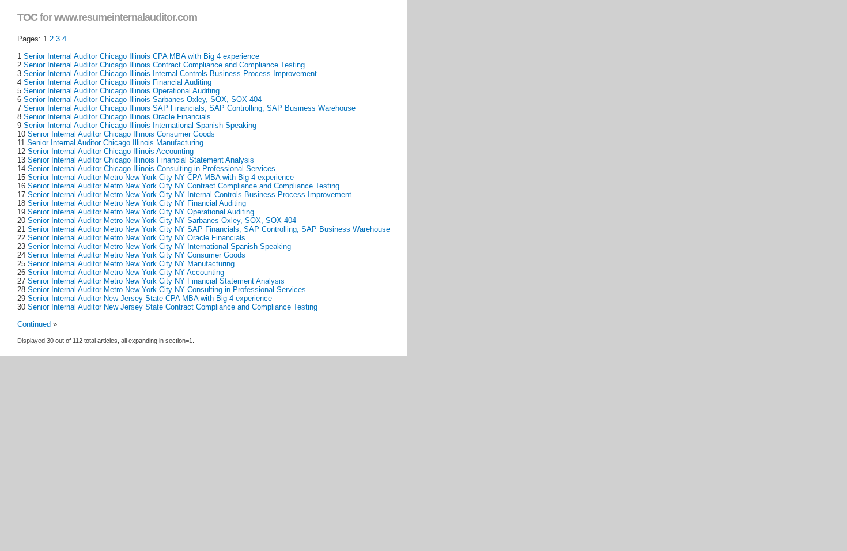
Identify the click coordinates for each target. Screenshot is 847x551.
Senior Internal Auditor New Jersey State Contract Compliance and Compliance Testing (172, 307)
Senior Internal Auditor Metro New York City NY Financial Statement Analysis (156, 281)
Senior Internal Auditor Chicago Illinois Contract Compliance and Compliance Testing (164, 65)
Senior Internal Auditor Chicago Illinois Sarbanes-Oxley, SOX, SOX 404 (143, 99)
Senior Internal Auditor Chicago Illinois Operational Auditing (122, 90)
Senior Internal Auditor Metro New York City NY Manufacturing (131, 263)
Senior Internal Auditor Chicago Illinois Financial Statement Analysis (141, 160)
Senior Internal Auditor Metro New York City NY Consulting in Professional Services (167, 289)
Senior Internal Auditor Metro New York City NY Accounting (126, 272)
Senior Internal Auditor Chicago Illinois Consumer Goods (121, 134)
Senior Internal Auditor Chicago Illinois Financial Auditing (117, 82)
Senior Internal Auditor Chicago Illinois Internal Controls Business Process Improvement (170, 73)
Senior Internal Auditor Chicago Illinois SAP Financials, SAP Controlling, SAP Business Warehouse (190, 108)
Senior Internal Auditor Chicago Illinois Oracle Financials (117, 116)
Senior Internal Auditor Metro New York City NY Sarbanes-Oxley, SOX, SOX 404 (162, 220)
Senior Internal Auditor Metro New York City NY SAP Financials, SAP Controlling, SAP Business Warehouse (209, 229)
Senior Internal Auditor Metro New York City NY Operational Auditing (141, 211)
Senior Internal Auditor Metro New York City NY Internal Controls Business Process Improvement (189, 194)
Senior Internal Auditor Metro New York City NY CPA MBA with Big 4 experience (161, 177)
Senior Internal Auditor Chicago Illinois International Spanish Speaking (140, 125)
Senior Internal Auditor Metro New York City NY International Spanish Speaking (159, 246)
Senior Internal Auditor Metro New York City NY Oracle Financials (136, 237)
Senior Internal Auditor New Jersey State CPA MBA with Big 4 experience (150, 298)
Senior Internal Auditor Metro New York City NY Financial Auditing (137, 203)
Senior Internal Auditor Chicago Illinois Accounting (111, 151)
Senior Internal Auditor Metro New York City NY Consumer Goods (136, 255)
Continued (34, 324)
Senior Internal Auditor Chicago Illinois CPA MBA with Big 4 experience (141, 56)
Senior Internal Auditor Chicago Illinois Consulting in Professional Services (151, 168)
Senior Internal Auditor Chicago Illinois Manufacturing (115, 142)
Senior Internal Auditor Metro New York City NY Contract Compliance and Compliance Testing (183, 186)
